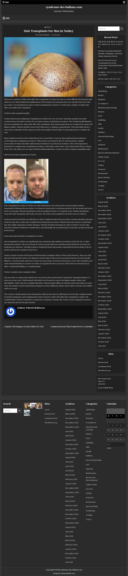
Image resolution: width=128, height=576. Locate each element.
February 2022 (104, 329)
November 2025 (104, 214)
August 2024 (103, 247)
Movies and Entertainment (108, 153)
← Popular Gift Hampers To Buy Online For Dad (23, 327)
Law (99, 140)
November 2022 (104, 301)
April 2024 (102, 260)
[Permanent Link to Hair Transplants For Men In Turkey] (48, 67)
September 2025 (105, 218)
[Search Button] (124, 2)
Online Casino (103, 157)
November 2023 (104, 276)
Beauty (49, 27)
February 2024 (104, 268)
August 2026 (103, 202)
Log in (100, 358)
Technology (102, 182)
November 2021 (104, 338)
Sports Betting (104, 177)
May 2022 (102, 321)
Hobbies (101, 132)
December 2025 (104, 210)
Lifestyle (101, 145)
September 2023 (105, 280)
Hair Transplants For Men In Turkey (49, 31)
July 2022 (102, 317)
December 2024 (104, 235)
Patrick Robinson (43, 35)
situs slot (101, 384)
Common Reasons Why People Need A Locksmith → (73, 327)
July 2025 (102, 223)
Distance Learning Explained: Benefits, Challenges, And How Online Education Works (110, 53)
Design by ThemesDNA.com (64, 573)
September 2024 (105, 243)
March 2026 (103, 206)
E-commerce (103, 104)
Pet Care (101, 161)
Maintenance (103, 149)
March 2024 (103, 264)
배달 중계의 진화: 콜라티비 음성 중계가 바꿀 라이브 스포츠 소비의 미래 (110, 44)
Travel (100, 190)
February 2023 (104, 293)
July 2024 (102, 251)
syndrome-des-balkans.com (64, 7)
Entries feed (103, 362)
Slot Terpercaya (104, 379)
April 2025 (102, 227)
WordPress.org (104, 370)
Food (100, 116)
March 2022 (103, 325)
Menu (7, 2)
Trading (101, 186)
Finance (101, 112)
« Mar (108, 448)
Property (102, 169)
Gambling (102, 120)
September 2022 (105, 309)
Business (101, 99)
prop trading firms (105, 388)
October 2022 (103, 305)
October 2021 (103, 342)
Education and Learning (107, 108)
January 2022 (103, 334)
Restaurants (103, 173)
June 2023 (102, 284)
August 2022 (103, 313)
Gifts (100, 124)
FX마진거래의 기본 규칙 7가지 (109, 79)
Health (100, 128)
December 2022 (104, 297)
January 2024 (103, 272)
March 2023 (103, 288)
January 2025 (103, 231)
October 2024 (103, 239)
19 (117, 435)
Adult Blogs (102, 91)
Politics (101, 165)
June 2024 (102, 256)
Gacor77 (101, 381)
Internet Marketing (106, 136)
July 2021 (102, 346)
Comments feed (104, 366)
